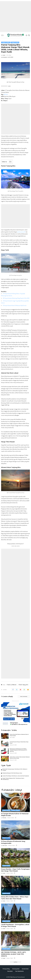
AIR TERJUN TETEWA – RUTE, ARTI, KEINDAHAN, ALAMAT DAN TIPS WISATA (13, 954)
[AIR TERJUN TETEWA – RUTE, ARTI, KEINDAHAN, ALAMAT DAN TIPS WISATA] (15, 941)
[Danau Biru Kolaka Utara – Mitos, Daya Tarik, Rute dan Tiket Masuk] (15, 885)
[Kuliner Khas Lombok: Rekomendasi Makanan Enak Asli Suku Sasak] (5, 758)
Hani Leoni (5, 845)
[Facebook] (12, 689)
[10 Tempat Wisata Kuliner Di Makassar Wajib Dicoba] (15, 802)
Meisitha (4, 817)
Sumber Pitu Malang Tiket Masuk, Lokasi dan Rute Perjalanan (15, 775)
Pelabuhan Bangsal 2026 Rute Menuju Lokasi (12, 773)
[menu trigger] (3, 35)
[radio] (12, 546)
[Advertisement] (15, 16)
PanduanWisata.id (21, 977)
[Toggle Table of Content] (9, 161)
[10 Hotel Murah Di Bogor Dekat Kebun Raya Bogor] (5, 743)
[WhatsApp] (24, 689)
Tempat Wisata (15, 42)
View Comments (23, 696)
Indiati (4, 55)
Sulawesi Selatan (6, 42)
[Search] (29, 35)
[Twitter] (16, 689)
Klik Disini (6, 94)
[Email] (27, 689)
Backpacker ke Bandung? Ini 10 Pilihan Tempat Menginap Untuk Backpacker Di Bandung (18, 750)
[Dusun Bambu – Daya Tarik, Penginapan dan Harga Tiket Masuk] (15, 857)
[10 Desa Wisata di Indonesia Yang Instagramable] (15, 830)
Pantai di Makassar (11, 685)
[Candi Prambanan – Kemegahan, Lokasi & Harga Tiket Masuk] (15, 913)
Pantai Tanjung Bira (23, 685)
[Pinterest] (20, 689)
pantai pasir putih (21, 232)
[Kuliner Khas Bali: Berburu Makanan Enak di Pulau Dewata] (5, 736)
